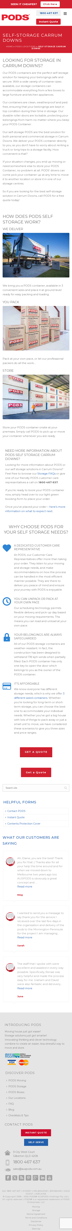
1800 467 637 (26, 1161)
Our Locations (17, 1098)
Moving (36, 1206)
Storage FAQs (46, 473)
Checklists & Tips (18, 1115)
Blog (11, 1109)
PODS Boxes (16, 1092)
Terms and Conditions (36, 1217)
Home (9, 46)
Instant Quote (48, 21)
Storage (36, 1210)
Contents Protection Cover (23, 823)
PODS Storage (17, 1086)
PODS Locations (25, 46)
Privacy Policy (36, 1225)
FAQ (11, 1103)
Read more (24, 886)
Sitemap (36, 1228)
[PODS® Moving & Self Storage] (16, 17)
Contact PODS (16, 811)
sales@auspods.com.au (27, 1169)
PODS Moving (17, 1080)
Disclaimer (36, 1221)
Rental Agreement (36, 1214)
